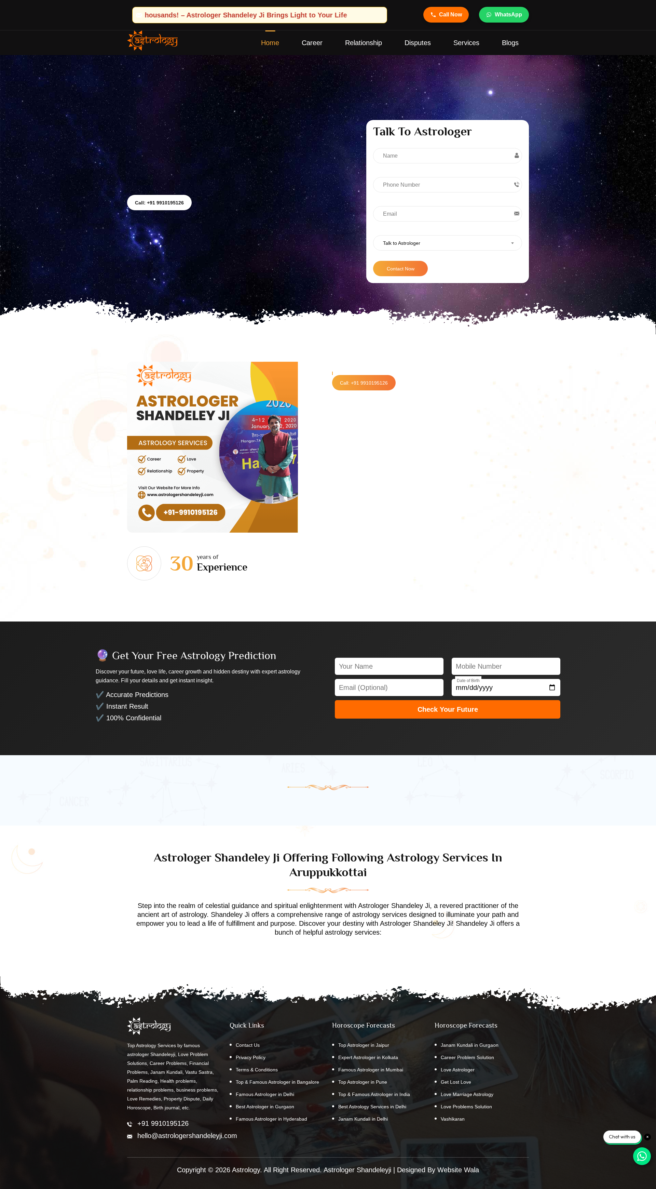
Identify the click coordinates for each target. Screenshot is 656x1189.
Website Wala (458, 1170)
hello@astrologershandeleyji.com (187, 1135)
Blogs (510, 42)
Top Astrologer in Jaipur (363, 1045)
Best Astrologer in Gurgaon (265, 1106)
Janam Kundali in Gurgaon (469, 1045)
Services (466, 42)
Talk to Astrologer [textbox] (401, 243)
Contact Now (400, 268)
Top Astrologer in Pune (362, 1082)
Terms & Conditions (257, 1069)
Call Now (450, 14)
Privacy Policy (250, 1057)
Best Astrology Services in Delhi (372, 1106)
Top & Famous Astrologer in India (374, 1094)
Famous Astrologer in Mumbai (370, 1069)
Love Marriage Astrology (467, 1094)
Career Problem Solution (467, 1057)
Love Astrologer (458, 1069)
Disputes (418, 42)
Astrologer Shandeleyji (357, 1170)
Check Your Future (448, 709)
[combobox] (447, 243)
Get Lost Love (456, 1082)
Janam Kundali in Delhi (363, 1119)
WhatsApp (508, 14)
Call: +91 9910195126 (159, 202)
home (270, 42)
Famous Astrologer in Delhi (265, 1094)
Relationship (363, 42)
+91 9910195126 (163, 1123)
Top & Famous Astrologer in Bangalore (277, 1082)
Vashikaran (453, 1119)
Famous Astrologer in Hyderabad (271, 1119)
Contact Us (248, 1045)
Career (312, 42)
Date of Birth (468, 680)
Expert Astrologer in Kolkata (368, 1057)
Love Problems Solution (466, 1106)
